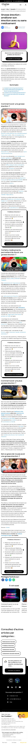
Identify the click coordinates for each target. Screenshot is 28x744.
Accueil (3, 9)
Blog (8, 9)
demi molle (8, 135)
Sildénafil (17, 278)
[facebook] (2, 579)
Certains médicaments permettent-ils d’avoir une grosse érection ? (13, 90)
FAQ (11, 702)
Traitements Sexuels (8, 649)
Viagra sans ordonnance (14, 314)
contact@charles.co (15, 699)
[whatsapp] (13, 579)
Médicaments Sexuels (8, 641)
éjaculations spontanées (16, 179)
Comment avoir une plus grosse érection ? (15, 92)
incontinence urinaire (8, 421)
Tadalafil (3, 280)
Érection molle (5, 133)
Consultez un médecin (14, 670)
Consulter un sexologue (14, 59)
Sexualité (13, 9)
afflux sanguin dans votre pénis (15, 165)
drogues (11, 168)
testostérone (4, 151)
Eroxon (3, 332)
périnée (21, 426)
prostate (13, 420)
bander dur (4, 201)
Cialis (12, 278)
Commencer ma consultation (14, 244)
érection (21, 191)
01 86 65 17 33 (14, 696)
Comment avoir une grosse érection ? (13, 88)
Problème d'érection (8, 645)
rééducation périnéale (8, 418)
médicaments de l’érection (10, 296)
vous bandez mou (19, 135)
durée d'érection (14, 207)
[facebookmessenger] (6, 579)
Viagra (8, 278)
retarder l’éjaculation (7, 194)
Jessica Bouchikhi (7, 27)
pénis (11, 183)
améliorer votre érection (15, 199)
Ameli (7, 527)
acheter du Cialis (6, 316)
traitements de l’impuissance (12, 283)
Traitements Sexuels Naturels (10, 653)
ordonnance (21, 307)
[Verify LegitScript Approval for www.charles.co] (17, 682)
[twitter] (10, 579)
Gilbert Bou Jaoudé (21, 27)
